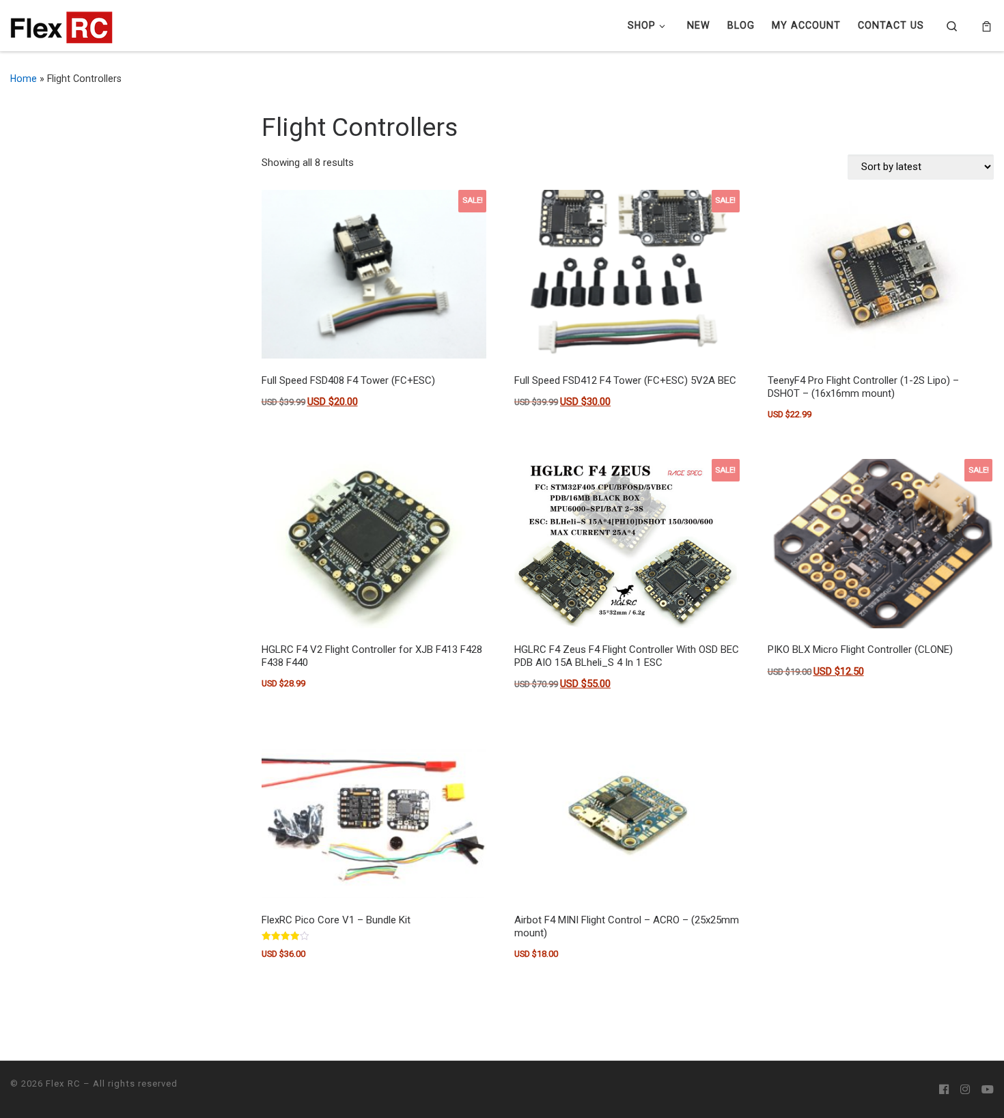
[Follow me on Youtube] (987, 1090)
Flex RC (63, 1083)
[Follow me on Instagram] (965, 1090)
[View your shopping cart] (986, 25)
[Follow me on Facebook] (944, 1090)
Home (23, 78)
